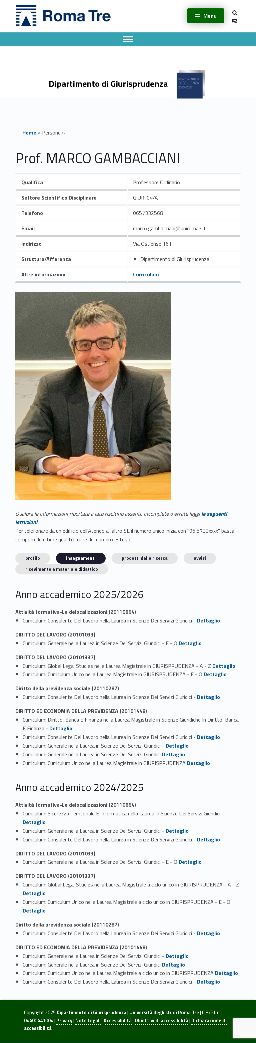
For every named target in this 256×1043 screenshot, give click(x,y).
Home (29, 132)
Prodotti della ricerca (145, 557)
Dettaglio (208, 620)
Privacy (64, 1020)
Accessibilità (118, 1020)
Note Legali (88, 1020)
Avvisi (200, 557)
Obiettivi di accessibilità (161, 1020)
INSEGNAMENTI (81, 557)
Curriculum (146, 274)
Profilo (32, 557)
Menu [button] (210, 16)
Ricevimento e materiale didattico (61, 568)
